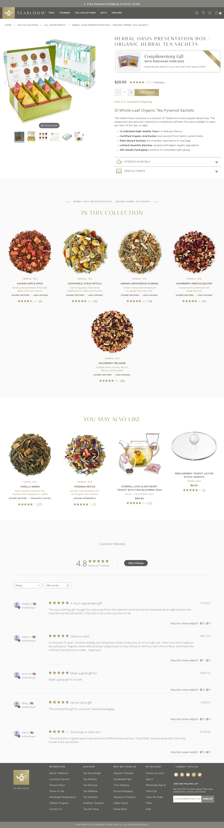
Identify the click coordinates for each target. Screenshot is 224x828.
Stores (204, 13)
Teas (51, 13)
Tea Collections (85, 13)
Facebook (176, 775)
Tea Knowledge (92, 773)
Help (148, 809)
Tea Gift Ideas (91, 809)
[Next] (93, 82)
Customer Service (59, 779)
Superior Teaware (123, 773)
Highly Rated (120, 803)
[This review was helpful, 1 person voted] (201, 660)
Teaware (64, 13)
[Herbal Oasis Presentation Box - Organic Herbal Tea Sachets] (19, 137)
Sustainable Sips (122, 779)
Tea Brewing (90, 785)
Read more (95, 650)
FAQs (149, 803)
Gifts (104, 13)
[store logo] (24, 13)
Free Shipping (121, 785)
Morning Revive (84, 487)
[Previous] (5, 82)
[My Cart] (218, 13)
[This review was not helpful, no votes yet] (207, 623)
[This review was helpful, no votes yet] (201, 623)
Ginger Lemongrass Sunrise (139, 284)
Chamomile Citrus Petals (85, 284)
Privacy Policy (57, 785)
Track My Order (154, 797)
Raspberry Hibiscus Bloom (194, 284)
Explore (117, 13)
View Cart (151, 791)
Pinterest (182, 775)
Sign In (149, 779)
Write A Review (135, 563)
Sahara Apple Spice (30, 284)
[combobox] (27, 585)
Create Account (155, 773)
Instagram (194, 775)
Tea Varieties (90, 797)
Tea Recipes (90, 779)
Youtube (188, 775)
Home (8, 25)
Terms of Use (56, 791)
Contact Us (55, 809)
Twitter (200, 775)
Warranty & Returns (124, 797)
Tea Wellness (90, 791)
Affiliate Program (59, 803)
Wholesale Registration (62, 797)
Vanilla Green (30, 487)
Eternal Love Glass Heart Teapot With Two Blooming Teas (139, 488)
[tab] (168, 161)
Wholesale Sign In (156, 785)
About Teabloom (59, 773)
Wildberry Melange (112, 363)
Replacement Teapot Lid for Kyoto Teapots (194, 475)
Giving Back (120, 809)
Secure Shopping (123, 791)
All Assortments (55, 25)
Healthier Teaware (93, 803)
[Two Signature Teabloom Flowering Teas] (168, 73)
